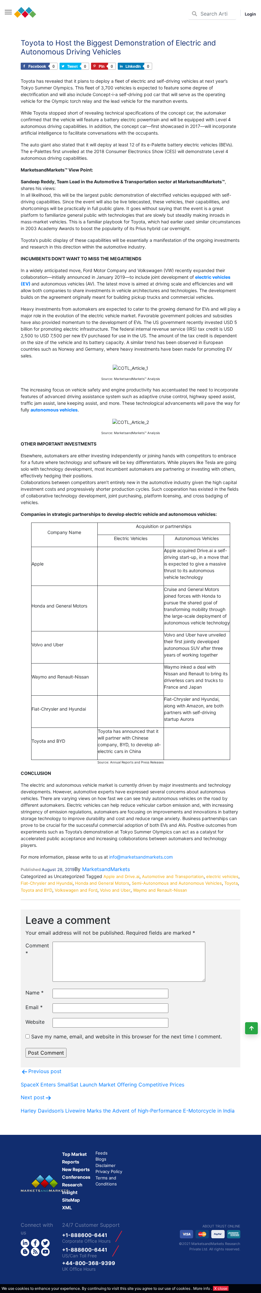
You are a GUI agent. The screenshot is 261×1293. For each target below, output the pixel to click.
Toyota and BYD (36, 890)
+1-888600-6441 (84, 1235)
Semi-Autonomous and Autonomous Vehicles (177, 883)
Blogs (100, 1159)
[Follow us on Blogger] (25, 1251)
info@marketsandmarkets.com (141, 857)
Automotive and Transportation (173, 876)
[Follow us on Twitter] (45, 1243)
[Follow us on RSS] (35, 1251)
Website (35, 1022)
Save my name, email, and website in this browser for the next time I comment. (126, 1036)
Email (34, 1007)
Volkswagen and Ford (76, 890)
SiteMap (71, 1200)
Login (250, 14)
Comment (36, 949)
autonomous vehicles (54, 409)
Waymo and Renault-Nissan (160, 890)
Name (34, 992)
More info (201, 1288)
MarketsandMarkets (106, 869)
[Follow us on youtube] (45, 1251)
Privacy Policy (108, 1171)
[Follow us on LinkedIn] (25, 1243)
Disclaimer (105, 1165)
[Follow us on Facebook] (35, 1243)
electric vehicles (222, 876)
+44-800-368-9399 (88, 1263)
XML (67, 1207)
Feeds (101, 1153)
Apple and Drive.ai (121, 876)
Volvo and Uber (115, 890)
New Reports (76, 1169)
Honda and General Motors (102, 883)
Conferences (76, 1177)
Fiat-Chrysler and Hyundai (47, 883)
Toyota (231, 883)
